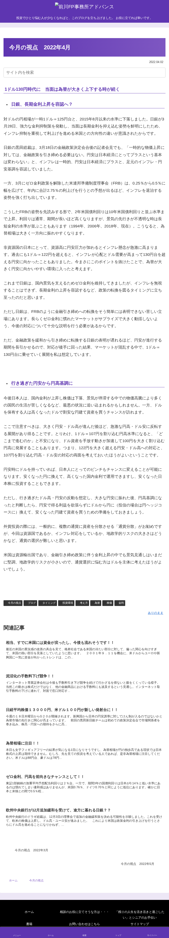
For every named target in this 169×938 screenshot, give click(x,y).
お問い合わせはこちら (84, 924)
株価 (109, 602)
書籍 (29, 924)
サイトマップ (139, 924)
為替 (97, 602)
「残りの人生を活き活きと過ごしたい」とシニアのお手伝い (139, 914)
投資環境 (67, 602)
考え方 (84, 602)
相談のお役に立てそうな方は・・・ (84, 912)
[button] (161, 72)
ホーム (29, 912)
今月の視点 (14, 602)
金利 (121, 602)
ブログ (32, 602)
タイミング (49, 602)
